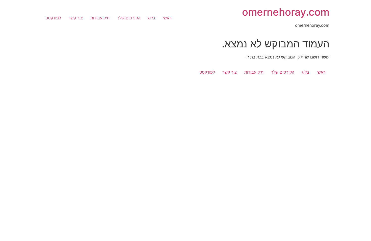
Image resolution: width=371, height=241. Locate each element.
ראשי (167, 17)
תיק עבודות (100, 17)
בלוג (151, 17)
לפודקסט (53, 17)
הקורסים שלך (128, 17)
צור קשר (75, 17)
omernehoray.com (285, 12)
